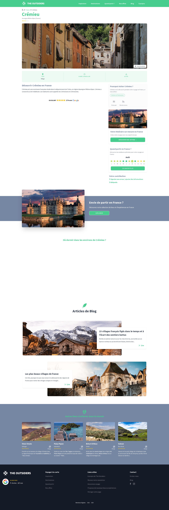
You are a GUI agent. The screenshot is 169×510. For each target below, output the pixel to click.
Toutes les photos (141, 66)
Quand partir (49, 484)
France (28, 10)
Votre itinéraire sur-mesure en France (126, 131)
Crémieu (34, 10)
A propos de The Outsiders (96, 476)
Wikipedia (114, 182)
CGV (92, 503)
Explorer (99, 213)
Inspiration (82, 4)
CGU (88, 503)
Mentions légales (81, 503)
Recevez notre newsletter (96, 480)
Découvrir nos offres (128, 140)
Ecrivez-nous (134, 476)
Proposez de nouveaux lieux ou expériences (102, 488)
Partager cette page (94, 492)
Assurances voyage (94, 484)
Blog (132, 4)
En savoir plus (127, 168)
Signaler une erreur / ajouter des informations (127, 179)
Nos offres (122, 4)
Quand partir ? (109, 4)
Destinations (95, 4)
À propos (142, 4)
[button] (64, 100)
